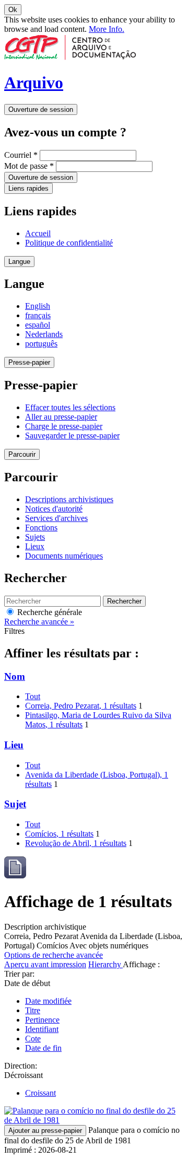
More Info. (106, 29)
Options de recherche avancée (53, 955)
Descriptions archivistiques (69, 499)
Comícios (59, 833)
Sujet (15, 803)
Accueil (38, 233)
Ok (12, 10)
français (38, 315)
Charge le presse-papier (63, 426)
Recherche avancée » (39, 621)
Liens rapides (28, 188)
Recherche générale (48, 612)
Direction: (20, 1065)
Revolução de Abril (75, 843)
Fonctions (41, 527)
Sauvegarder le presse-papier (72, 435)
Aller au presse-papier (61, 416)
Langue (19, 261)
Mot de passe (29, 165)
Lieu (14, 744)
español (37, 324)
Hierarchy (105, 964)
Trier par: (19, 973)
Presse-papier (29, 362)
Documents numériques (64, 555)
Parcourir (22, 454)
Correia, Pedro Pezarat (80, 705)
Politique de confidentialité (69, 242)
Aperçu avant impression (45, 964)
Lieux (34, 546)
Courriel (21, 154)
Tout (32, 696)
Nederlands (44, 334)
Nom (14, 676)
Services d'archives (56, 518)
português (41, 343)
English (37, 306)
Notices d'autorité (54, 508)
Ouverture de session (40, 109)
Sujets (35, 536)
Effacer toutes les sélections (70, 407)
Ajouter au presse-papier (45, 1130)
